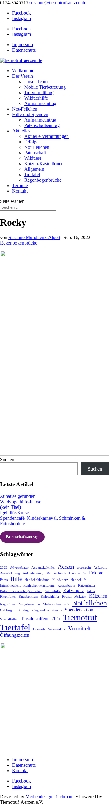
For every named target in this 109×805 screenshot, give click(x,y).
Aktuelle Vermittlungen (46, 136)
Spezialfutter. (9, 619)
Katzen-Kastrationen (44, 163)
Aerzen (66, 567)
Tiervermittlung (39, 92)
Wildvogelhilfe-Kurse (20, 501)
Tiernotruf (80, 617)
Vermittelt (79, 628)
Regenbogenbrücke (42, 180)
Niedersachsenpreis (56, 604)
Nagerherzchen (29, 604)
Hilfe (16, 579)
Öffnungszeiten (14, 635)
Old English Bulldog (14, 610)
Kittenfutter (8, 596)
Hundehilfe (78, 579)
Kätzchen (98, 595)
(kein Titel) (10, 507)
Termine (20, 185)
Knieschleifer (50, 596)
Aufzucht (100, 567)
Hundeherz (60, 579)
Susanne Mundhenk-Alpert (34, 237)
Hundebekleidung (37, 579)
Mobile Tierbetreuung (45, 87)
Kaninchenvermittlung (39, 585)
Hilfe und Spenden (30, 114)
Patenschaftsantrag (42, 125)
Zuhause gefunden (17, 496)
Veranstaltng (56, 629)
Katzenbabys (66, 585)
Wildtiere (32, 158)
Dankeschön (77, 573)
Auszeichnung (10, 573)
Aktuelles (21, 130)
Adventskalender (43, 567)
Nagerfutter (8, 604)
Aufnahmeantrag (40, 103)
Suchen (7, 459)
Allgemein (34, 169)
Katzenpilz (73, 590)
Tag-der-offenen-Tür (40, 618)
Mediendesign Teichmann (50, 796)
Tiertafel (32, 174)
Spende (57, 610)
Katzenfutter (86, 585)
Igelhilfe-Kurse (14, 512)
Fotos (4, 579)
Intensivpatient (10, 585)
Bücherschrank (55, 573)
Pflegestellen (40, 610)
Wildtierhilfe (36, 98)
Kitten (91, 591)
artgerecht (84, 567)
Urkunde (39, 629)
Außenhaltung (33, 573)
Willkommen (24, 70)
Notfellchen (89, 603)
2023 (3, 567)
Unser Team (36, 81)
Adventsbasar (19, 567)
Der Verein (22, 76)
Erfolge (31, 141)
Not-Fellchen (24, 108)
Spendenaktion (79, 609)
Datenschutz (24, 50)
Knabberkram (28, 596)
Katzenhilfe (53, 591)
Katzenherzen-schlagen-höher (21, 591)
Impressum (22, 44)
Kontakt (20, 191)
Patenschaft (35, 152)
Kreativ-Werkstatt (74, 596)
